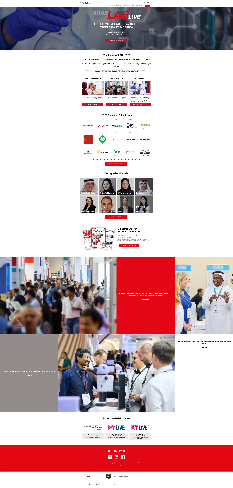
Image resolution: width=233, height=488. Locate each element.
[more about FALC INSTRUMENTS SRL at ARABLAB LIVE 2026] (88, 139)
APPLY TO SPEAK (92, 104)
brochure (119, 484)
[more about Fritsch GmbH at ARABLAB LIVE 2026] (116, 139)
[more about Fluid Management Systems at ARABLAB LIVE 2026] (102, 152)
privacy (103, 484)
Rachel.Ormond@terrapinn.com (140, 464)
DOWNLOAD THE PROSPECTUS (116, 163)
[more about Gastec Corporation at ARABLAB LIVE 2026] (116, 152)
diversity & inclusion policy (100, 482)
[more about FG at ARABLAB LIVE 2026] (102, 139)
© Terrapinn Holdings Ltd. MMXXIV (94, 484)
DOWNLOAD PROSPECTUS (116, 40)
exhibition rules (91, 482)
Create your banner (126, 5)
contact (114, 484)
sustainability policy (110, 482)
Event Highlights (117, 5)
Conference (141, 5)
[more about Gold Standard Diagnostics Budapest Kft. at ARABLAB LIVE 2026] (131, 152)
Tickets (143, 2)
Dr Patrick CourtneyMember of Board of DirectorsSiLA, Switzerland (124, 210)
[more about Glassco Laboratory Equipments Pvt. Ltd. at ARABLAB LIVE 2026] (131, 139)
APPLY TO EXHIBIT (116, 104)
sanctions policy (118, 482)
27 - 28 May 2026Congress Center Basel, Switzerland (93, 436)
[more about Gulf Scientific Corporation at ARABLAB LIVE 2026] (145, 139)
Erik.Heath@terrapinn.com (93, 464)
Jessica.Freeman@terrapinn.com (116, 464)
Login (148, 2)
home (112, 5)
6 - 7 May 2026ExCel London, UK (140, 436)
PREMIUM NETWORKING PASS (140, 104)
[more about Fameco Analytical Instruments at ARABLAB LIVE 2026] (88, 152)
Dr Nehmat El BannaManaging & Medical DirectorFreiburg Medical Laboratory (87, 210)
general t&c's (108, 484)
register (147, 5)
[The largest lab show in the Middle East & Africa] (85, 3)
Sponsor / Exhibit (134, 5)
